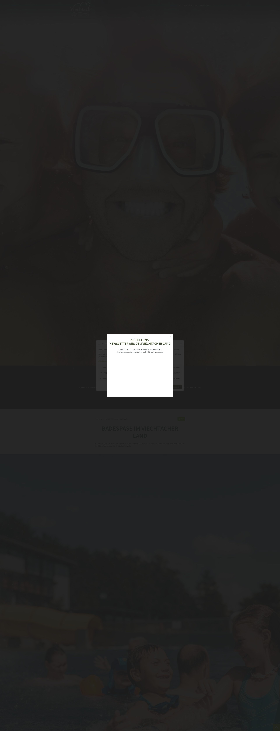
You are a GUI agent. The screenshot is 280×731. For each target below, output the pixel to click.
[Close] (170, 336)
